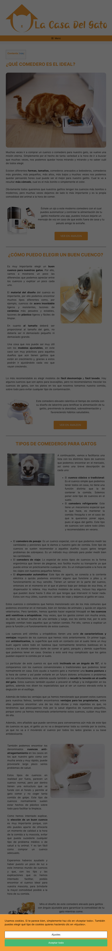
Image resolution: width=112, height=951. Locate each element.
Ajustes (56, 934)
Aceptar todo (56, 942)
